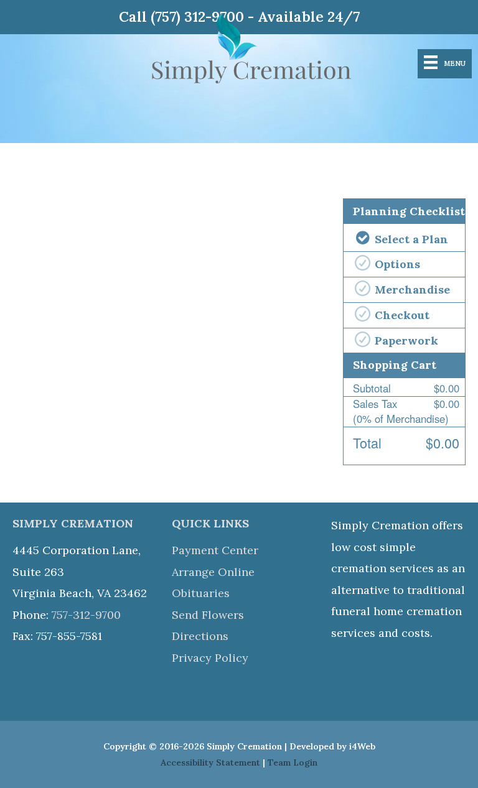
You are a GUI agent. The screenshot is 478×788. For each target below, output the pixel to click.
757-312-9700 (86, 615)
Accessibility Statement (210, 762)
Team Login (292, 762)
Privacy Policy (210, 658)
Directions (200, 636)
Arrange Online (213, 572)
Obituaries (201, 593)
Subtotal (372, 388)
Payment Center (215, 550)
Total (367, 442)
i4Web (362, 746)
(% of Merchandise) (401, 411)
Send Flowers (208, 615)
